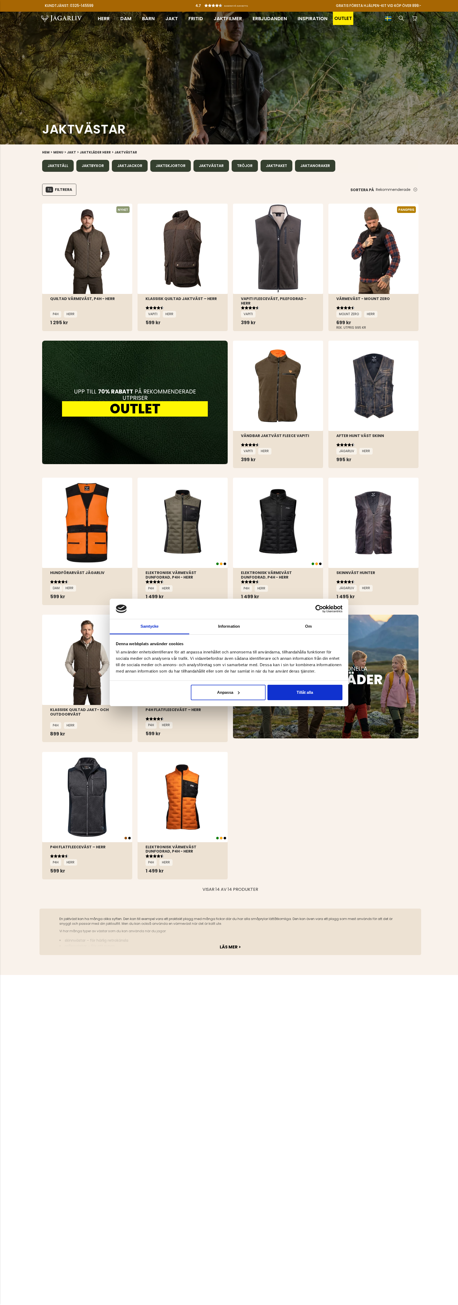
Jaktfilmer (228, 18)
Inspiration (313, 18)
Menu (58, 152)
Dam (125, 18)
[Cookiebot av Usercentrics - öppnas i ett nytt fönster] (319, 609)
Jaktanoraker (315, 165)
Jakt (171, 18)
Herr (104, 18)
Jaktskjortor (171, 165)
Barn (148, 18)
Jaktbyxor (93, 165)
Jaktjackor (129, 165)
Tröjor (245, 165)
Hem (46, 152)
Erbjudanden (270, 18)
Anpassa (225, 692)
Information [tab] (229, 626)
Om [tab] (308, 626)
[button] (230, 4)
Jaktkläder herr (95, 152)
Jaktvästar (125, 152)
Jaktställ (57, 165)
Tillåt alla (305, 692)
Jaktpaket (276, 165)
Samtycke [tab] (149, 626)
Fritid (195, 18)
